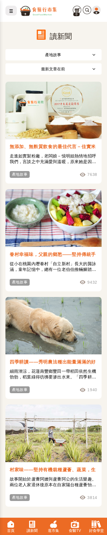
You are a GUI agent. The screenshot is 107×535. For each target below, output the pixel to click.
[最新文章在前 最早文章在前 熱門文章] (53, 68)
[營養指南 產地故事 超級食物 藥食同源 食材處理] (53, 54)
